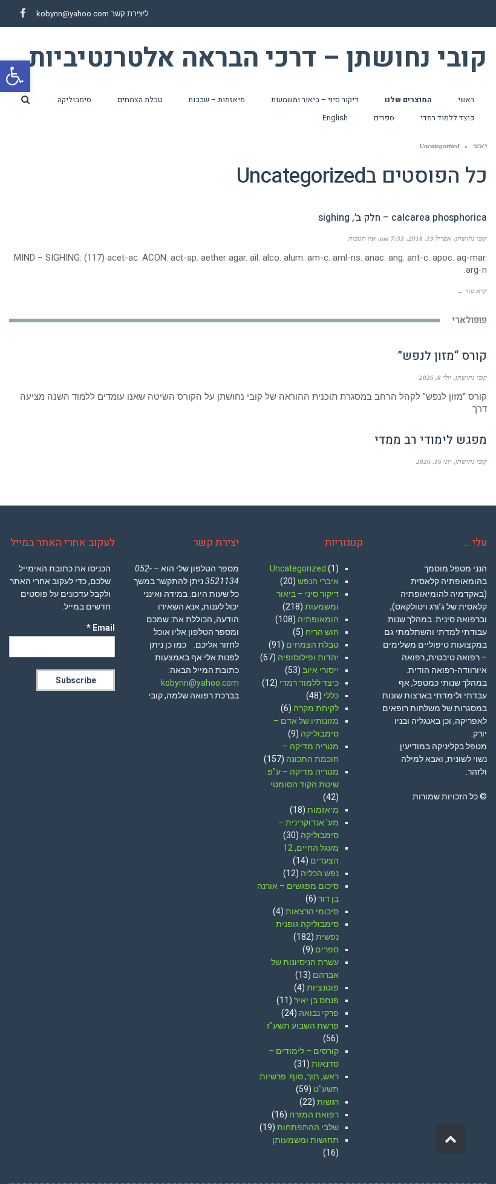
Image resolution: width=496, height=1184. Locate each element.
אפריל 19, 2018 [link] (429, 238)
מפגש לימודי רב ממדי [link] (430, 440)
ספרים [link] (327, 949)
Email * (100, 628)
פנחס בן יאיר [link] (316, 1000)
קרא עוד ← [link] (472, 290)
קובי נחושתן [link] (471, 238)
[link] (15, 76)
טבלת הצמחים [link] (312, 644)
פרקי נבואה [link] (319, 1013)
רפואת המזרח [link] (314, 1114)
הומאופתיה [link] (318, 619)
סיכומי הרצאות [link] (312, 911)
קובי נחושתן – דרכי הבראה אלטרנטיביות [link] (257, 58)
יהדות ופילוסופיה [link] (308, 657)
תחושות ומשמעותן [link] (305, 1140)
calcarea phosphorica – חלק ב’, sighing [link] (402, 217)
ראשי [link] (480, 145)
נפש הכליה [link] (320, 873)
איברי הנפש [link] (318, 581)
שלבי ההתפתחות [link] (308, 1127)
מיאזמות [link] (323, 810)
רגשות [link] (328, 1102)
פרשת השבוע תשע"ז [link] (303, 1025)
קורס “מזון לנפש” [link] (442, 356)
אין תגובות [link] (362, 238)
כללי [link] (331, 695)
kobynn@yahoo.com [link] (72, 13)
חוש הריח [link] (322, 632)
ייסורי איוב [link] (320, 670)
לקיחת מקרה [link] (316, 708)
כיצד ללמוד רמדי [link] (309, 683)
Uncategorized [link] (298, 568)
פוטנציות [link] (323, 987)
